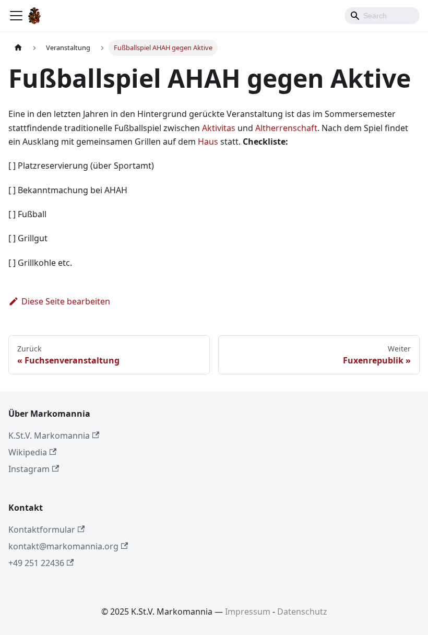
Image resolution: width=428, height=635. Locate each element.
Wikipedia (27, 452)
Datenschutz (302, 611)
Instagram (29, 469)
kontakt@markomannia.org (63, 546)
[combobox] (382, 15)
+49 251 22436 (36, 563)
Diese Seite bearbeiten (65, 301)
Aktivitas (218, 128)
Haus (208, 141)
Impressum (247, 611)
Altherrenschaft (286, 128)
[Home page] (18, 48)
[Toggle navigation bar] (16, 15)
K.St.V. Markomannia (49, 435)
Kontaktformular (41, 529)
